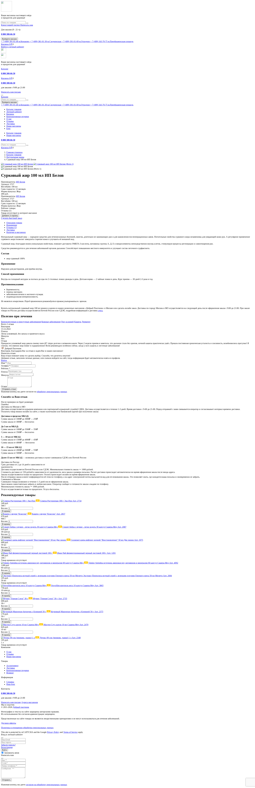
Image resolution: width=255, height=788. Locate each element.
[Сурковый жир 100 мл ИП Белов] (17, 164)
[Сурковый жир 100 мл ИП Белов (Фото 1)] (53, 164)
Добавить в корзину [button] (10, 216)
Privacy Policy (53, 732)
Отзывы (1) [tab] (11, 227)
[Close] (2, 737)
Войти (4, 360)
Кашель (77, 322)
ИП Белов (20, 182)
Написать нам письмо (11, 702)
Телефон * (5, 366)
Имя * (4, 363)
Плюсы (4, 372)
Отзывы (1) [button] (6, 210)
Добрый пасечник (21, 707)
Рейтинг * (5, 368)
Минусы (5, 375)
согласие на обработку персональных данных (46, 784)
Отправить (6, 780)
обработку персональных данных (52, 391)
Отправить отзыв (9, 389)
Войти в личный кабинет (12, 47)
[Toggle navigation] (2, 95)
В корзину (6, 511)
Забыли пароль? (8, 745)
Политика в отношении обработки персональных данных (27, 728)
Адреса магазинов (29, 702)
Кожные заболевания (51, 322)
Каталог (4, 69)
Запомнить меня (11, 753)
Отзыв (4, 386)
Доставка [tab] (10, 230)
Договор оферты (8, 723)
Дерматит (86, 322)
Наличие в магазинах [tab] (16, 232)
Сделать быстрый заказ (11, 218)
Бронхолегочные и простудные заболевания (21, 322)
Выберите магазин (9, 39)
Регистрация (6, 747)
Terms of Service (70, 732)
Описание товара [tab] (14, 223)
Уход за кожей (67, 322)
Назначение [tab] (11, 225)
